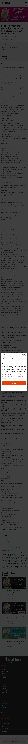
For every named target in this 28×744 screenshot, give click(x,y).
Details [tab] (14, 358)
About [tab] (23, 358)
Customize (13, 388)
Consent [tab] (5, 358)
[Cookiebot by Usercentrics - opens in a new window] (20, 355)
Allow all (14, 383)
